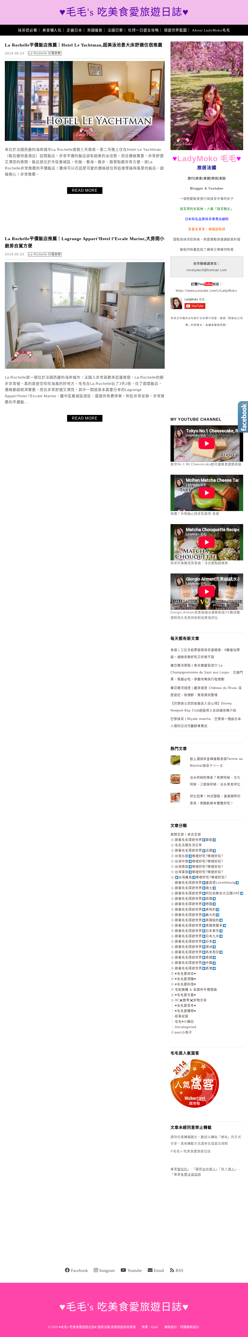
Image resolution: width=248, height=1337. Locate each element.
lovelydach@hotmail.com (207, 270)
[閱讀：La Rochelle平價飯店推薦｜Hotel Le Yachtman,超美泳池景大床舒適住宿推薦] (85, 140)
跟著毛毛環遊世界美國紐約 (197, 920)
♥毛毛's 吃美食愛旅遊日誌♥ (124, 12)
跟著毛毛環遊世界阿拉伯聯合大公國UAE (207, 893)
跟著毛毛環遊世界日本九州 (197, 936)
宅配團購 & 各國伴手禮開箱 (196, 989)
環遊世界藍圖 (175, 30)
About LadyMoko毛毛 (211, 30)
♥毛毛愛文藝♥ (185, 995)
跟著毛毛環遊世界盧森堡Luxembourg (205, 882)
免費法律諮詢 (191, 1174)
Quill (154, 1327)
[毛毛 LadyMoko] (206, 149)
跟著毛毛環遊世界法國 (193, 850)
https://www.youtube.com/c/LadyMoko (206, 290)
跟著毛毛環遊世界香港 (193, 968)
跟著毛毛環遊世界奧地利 (195, 909)
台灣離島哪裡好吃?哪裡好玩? (202, 877)
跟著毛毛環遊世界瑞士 (193, 888)
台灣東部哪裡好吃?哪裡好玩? (199, 872)
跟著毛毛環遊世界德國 (193, 904)
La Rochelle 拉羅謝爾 (45, 53)
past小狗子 (183, 1032)
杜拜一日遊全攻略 (143, 30)
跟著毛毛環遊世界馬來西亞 (197, 952)
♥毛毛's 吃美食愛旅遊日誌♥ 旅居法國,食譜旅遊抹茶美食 (97, 1327)
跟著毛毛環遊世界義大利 (195, 915)
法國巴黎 (115, 30)
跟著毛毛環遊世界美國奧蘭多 (199, 925)
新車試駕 (181, 1016)
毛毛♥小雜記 (184, 1021)
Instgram (107, 1270)
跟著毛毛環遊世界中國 (193, 962)
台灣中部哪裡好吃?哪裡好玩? (199, 861)
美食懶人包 (52, 30)
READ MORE (85, 190)
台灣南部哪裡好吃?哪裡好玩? (199, 866)
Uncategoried (185, 1027)
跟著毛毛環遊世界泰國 (193, 957)
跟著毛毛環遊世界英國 (193, 898)
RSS (179, 1270)
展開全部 (177, 834)
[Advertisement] (206, 370)
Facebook (79, 1270)
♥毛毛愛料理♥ (185, 984)
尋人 (231, 1169)
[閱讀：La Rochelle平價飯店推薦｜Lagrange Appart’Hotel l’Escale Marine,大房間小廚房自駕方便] (85, 367)
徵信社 (182, 1169)
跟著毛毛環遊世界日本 (193, 941)
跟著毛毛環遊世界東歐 (193, 839)
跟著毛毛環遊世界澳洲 (193, 946)
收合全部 (194, 834)
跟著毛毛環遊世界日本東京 (197, 930)
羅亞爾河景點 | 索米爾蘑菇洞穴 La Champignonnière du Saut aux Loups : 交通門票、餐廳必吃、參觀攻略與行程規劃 (206, 672)
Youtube (134, 1270)
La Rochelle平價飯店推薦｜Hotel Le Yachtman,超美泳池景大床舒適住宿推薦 (84, 45)
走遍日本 (74, 30)
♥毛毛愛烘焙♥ (185, 973)
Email (159, 1270)
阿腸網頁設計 (189, 1327)
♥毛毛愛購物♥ (185, 1011)
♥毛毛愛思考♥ (185, 1005)
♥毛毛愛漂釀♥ (185, 979)
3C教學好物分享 (191, 1000)
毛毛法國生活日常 (188, 845)
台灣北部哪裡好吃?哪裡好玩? (199, 856)
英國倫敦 (95, 30)
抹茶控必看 (27, 30)
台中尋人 (209, 1169)
